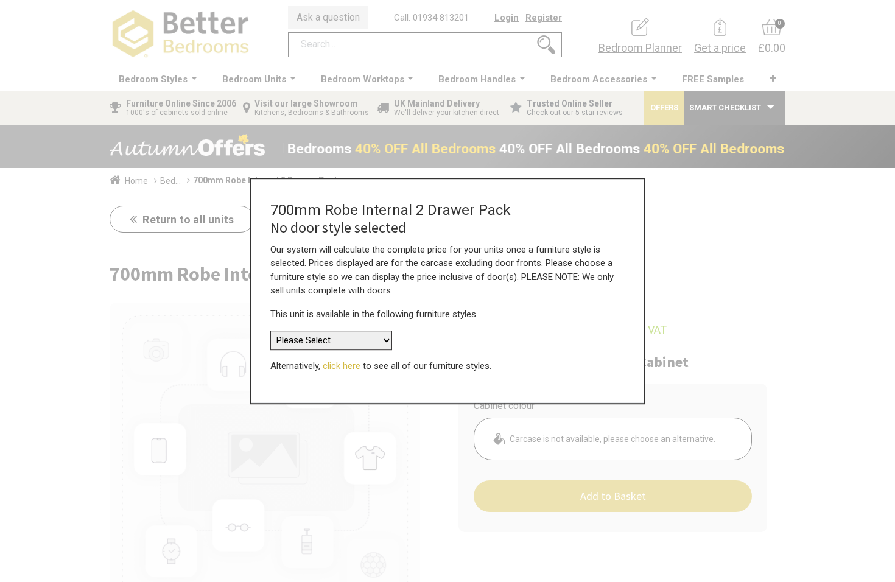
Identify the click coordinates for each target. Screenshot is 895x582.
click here (341, 365)
